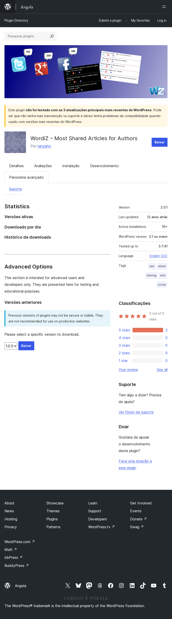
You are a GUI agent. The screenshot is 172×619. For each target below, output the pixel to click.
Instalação (71, 166)
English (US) (159, 256)
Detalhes (16, 166)
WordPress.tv (101, 527)
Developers (97, 519)
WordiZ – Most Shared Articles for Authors (84, 138)
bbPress (13, 557)
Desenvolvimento (104, 166)
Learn (92, 503)
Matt (10, 549)
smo (163, 275)
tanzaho (44, 146)
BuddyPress (16, 565)
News (9, 511)
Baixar (160, 142)
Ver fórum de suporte (136, 412)
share (162, 266)
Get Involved (141, 503)
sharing (151, 275)
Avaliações (43, 166)
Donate (138, 519)
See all (162, 369)
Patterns (53, 527)
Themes (53, 511)
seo (152, 266)
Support (94, 511)
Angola (20, 586)
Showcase (55, 503)
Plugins (52, 519)
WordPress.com (19, 541)
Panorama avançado (26, 177)
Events (136, 511)
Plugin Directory (16, 20)
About (9, 503)
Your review (128, 369)
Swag (137, 527)
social (162, 284)
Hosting (10, 519)
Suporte (15, 189)
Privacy (10, 527)
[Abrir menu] (165, 6)
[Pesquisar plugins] (51, 36)
